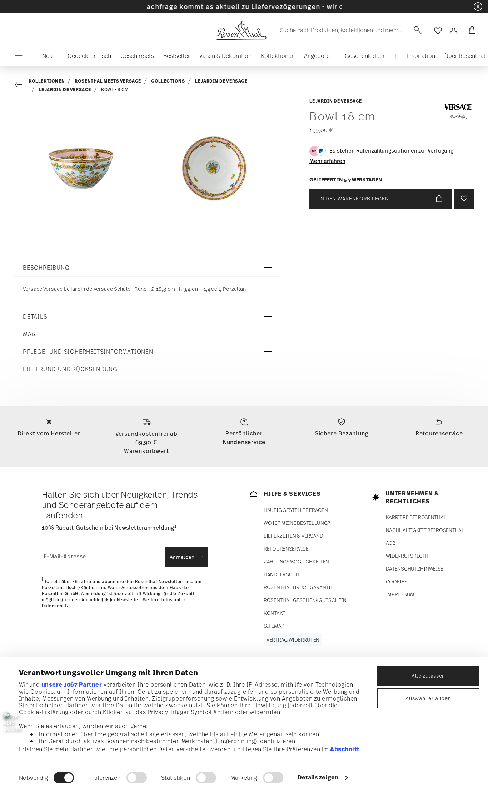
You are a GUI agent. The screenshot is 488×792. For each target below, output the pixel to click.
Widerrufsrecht (407, 555)
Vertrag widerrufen (293, 639)
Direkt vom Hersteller (49, 433)
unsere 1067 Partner (71, 684)
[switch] (136, 777)
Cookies (397, 581)
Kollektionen (47, 81)
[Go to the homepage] (241, 30)
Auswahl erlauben (428, 698)
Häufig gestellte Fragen (296, 510)
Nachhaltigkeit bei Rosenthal (425, 530)
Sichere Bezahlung (342, 433)
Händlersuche (283, 574)
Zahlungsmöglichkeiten (296, 561)
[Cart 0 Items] (470, 31)
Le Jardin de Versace (221, 81)
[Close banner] (478, 6)
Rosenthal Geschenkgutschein (305, 600)
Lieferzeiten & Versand (293, 535)
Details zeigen (318, 777)
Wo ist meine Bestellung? (297, 522)
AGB (390, 542)
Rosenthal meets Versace (108, 81)
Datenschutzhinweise (415, 568)
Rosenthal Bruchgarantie (298, 587)
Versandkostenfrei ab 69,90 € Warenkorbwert (146, 442)
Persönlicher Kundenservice (244, 437)
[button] (44, 57)
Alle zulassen (428, 675)
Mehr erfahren (327, 160)
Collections (168, 81)
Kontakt (274, 612)
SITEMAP (274, 625)
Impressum (400, 594)
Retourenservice (439, 433)
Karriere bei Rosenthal (416, 517)
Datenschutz (55, 606)
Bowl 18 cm (115, 90)
